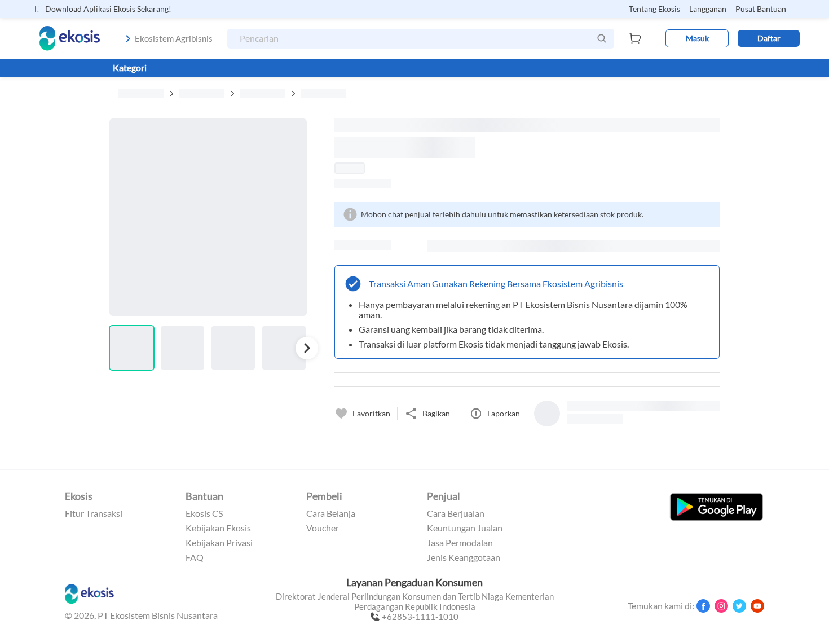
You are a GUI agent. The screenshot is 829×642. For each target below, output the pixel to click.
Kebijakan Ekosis (218, 528)
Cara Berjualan (455, 513)
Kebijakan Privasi (219, 543)
